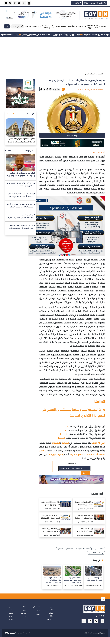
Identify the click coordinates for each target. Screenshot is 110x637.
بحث (7, 26)
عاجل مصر (96, 26)
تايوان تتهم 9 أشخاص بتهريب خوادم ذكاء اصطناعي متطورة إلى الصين (74, 34)
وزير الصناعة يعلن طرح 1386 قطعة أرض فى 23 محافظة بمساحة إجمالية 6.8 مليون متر (50, 517)
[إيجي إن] (96, 15)
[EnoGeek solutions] (10, 633)
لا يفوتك (29, 150)
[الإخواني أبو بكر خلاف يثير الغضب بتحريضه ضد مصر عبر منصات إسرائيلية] (20, 162)
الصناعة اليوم (90, 26)
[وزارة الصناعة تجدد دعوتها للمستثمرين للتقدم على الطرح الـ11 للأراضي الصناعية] (99, 501)
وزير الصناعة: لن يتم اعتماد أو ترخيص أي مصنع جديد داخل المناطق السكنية (51, 530)
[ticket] (84, 621)
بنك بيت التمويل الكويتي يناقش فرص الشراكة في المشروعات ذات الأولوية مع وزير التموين (21, 226)
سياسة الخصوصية (10, 618)
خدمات (57, 26)
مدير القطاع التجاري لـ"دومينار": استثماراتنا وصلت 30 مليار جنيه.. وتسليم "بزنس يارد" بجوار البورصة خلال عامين (21, 142)
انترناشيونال (72, 26)
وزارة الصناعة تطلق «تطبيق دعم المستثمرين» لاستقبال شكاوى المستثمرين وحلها (83, 517)
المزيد (8, 150)
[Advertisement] (55, 55)
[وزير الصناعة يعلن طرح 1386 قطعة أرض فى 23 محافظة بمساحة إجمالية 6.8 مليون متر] (66, 515)
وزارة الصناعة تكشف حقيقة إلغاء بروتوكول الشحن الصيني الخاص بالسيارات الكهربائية (50, 504)
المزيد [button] (28, 26)
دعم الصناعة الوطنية (83, 548)
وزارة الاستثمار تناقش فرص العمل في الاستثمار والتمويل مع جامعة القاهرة (21, 195)
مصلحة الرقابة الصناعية (65, 548)
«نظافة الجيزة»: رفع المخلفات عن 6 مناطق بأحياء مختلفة (20, 184)
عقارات (63, 26)
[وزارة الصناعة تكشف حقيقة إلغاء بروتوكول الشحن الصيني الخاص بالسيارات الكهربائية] (66, 501)
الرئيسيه (100, 73)
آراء (41, 26)
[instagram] (10, 3)
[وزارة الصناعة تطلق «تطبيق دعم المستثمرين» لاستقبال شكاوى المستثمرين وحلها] (99, 515)
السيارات (35, 26)
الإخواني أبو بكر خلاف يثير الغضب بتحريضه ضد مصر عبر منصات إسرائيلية (21, 174)
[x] (96, 621)
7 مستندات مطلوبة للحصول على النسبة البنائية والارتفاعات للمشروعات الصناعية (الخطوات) (52, 580)
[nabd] (29, 3)
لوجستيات (82, 26)
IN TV (52, 26)
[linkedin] (24, 3)
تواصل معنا (11, 608)
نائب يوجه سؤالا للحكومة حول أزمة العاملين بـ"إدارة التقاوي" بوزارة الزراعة (20, 205)
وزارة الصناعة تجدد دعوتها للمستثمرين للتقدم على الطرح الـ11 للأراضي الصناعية (73, 412)
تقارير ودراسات (47, 26)
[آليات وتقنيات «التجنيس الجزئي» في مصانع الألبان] (93, 571)
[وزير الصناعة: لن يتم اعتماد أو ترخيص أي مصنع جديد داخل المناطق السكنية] (66, 528)
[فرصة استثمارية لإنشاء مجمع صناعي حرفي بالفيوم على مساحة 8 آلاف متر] (72, 571)
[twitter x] (15, 3)
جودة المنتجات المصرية (96, 552)
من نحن (11, 613)
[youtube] (19, 3)
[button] (13, 113)
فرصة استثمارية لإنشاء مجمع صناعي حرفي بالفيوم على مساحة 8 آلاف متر (72, 580)
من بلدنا (30, 113)
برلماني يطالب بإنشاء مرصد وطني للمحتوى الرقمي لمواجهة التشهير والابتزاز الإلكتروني (21, 216)
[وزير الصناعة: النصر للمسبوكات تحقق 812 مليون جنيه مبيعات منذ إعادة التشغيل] (99, 528)
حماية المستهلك (98, 548)
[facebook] (6, 3)
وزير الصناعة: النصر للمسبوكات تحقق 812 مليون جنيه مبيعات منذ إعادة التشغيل (85, 530)
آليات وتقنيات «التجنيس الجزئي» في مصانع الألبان (94, 579)
